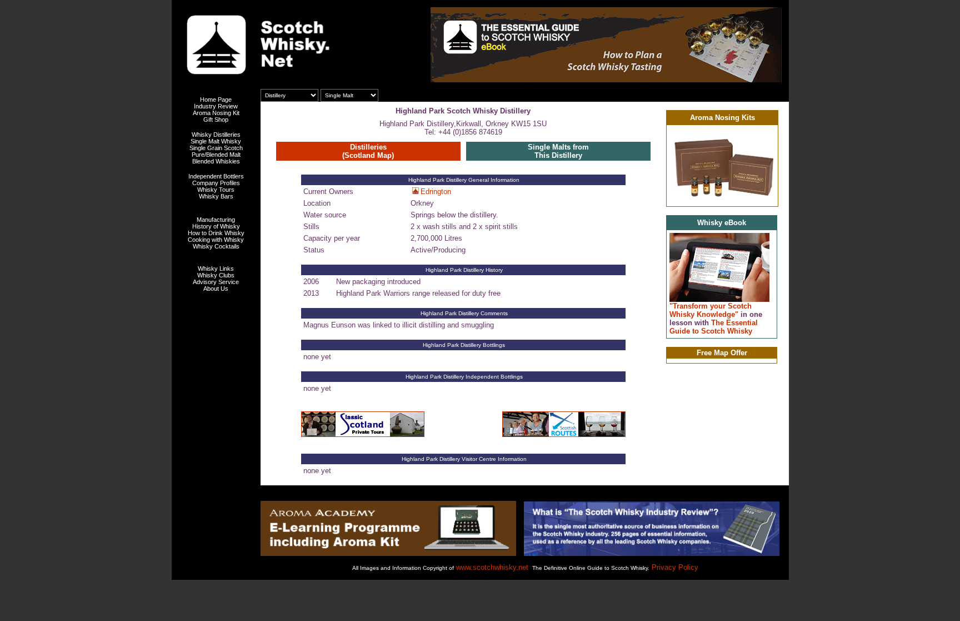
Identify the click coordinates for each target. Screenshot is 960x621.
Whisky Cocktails (216, 246)
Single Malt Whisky (216, 141)
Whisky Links (216, 268)
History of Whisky (216, 226)
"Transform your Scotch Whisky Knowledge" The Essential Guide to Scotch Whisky (715, 318)
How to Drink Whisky (216, 233)
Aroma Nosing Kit (216, 113)
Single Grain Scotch (216, 148)
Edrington (436, 191)
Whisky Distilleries (216, 134)
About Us (215, 288)
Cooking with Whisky (216, 239)
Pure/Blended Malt (216, 154)
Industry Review (216, 106)
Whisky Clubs (215, 275)
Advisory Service (216, 282)
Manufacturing (216, 219)
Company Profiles (216, 183)
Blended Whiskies (216, 161)
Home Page (216, 99)
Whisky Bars (216, 196)
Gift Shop (215, 119)
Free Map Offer (722, 353)
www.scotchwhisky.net (492, 567)
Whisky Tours (215, 189)
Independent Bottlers (216, 176)
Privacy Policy (675, 567)
